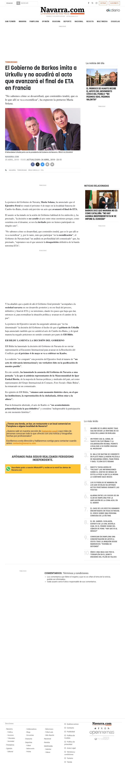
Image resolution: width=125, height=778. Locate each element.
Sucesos (11, 735)
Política (10, 732)
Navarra (22, 21)
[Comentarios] (52, 164)
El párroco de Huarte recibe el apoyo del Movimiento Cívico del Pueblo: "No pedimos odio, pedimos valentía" (101, 94)
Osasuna (56, 21)
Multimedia (102, 21)
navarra (12, 170)
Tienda (69, 762)
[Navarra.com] (62, 10)
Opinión (45, 21)
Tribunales (11, 738)
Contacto (70, 728)
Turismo (70, 758)
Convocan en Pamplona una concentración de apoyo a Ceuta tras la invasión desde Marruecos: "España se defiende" (103, 541)
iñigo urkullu (33, 170)
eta (42, 170)
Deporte (67, 21)
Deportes (28, 742)
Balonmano (49, 729)
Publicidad (71, 732)
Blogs (28, 732)
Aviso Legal (71, 748)
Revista (90, 21)
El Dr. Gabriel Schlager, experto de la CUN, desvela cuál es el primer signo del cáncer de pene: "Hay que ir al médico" (103, 526)
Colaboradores (31, 729)
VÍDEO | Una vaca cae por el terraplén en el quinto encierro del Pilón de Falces (103, 554)
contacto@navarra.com (24, 443)
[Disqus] (81, 618)
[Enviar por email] (47, 164)
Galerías (48, 749)
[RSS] (108, 728)
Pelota (28, 752)
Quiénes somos (72, 724)
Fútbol (28, 745)
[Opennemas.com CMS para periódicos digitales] (102, 735)
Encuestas (30, 735)
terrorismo (22, 170)
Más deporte (49, 735)
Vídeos (47, 752)
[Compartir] (33, 164)
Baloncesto (30, 748)
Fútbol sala (49, 732)
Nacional (79, 21)
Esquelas (115, 21)
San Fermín (10, 21)
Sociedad (11, 741)
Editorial (10, 752)
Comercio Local (49, 431)
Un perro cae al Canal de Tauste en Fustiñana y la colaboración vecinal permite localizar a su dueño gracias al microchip (104, 444)
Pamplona (34, 21)
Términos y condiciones (75, 573)
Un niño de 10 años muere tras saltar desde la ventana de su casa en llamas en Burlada (104, 431)
